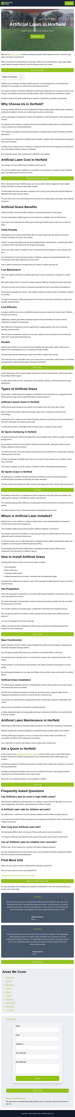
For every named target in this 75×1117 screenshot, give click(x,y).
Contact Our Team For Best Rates (37, 178)
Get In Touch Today (37, 70)
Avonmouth (10, 1010)
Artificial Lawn (14, 54)
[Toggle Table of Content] (20, 77)
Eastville (13, 875)
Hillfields (9, 996)
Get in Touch (37, 367)
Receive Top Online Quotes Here (37, 881)
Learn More (37, 490)
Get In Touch (37, 1090)
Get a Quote (36, 36)
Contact (69, 3)
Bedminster (10, 1006)
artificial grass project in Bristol (27, 754)
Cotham (32, 875)
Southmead (5, 875)
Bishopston (21, 875)
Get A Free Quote (37, 962)
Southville (9, 999)
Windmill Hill (10, 1003)
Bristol (8, 992)
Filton (27, 875)
